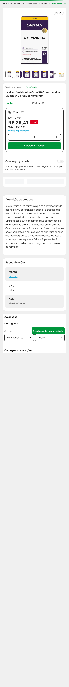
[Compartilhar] (61, 13)
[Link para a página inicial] (5, 3)
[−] (12, 137)
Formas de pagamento (18, 131)
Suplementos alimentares (37, 3)
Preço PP (18, 112)
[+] (57, 137)
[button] (34, 40)
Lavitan (13, 276)
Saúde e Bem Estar (17, 3)
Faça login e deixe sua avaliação (48, 331)
